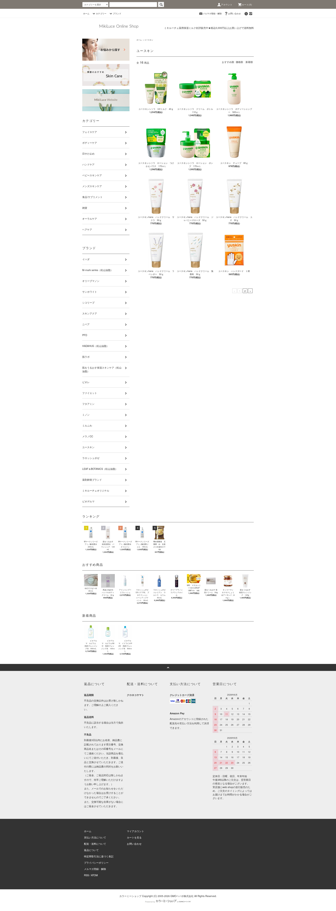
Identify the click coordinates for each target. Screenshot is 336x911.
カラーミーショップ (130, 896)
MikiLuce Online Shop (118, 26)
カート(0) (247, 4)
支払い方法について (95, 837)
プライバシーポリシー (96, 862)
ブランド (117, 13)
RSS (86, 875)
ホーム (86, 13)
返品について (91, 850)
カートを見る (134, 837)
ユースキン (148, 40)
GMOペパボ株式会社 (182, 896)
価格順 (239, 62)
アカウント (227, 4)
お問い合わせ (234, 13)
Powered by (150, 901)
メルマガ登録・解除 (212, 13)
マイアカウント (135, 831)
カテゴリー (101, 13)
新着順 (249, 62)
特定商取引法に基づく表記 (98, 856)
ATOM (94, 875)
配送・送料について (95, 843)
